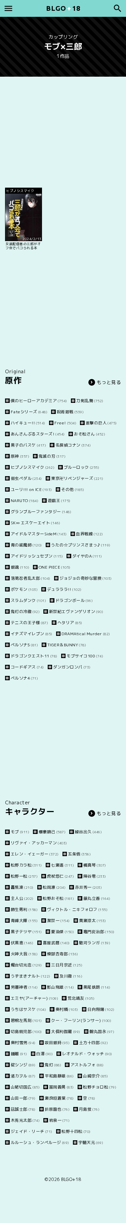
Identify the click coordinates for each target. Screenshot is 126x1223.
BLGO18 (63, 8)
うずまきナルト (30, 976)
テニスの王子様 (29, 622)
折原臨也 (57, 1109)
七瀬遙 (62, 865)
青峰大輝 (24, 920)
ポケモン (24, 589)
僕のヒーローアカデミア (39, 401)
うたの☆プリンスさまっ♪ (81, 545)
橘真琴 (94, 865)
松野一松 (24, 876)
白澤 (44, 1054)
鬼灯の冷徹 (25, 611)
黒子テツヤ (26, 931)
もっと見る (109, 382)
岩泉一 (59, 1120)
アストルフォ (87, 1065)
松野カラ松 (26, 865)
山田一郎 (23, 1098)
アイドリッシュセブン (37, 556)
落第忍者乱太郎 (30, 578)
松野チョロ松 (99, 1087)
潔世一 (58, 920)
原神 (20, 456)
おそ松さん (89, 434)
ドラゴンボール (74, 600)
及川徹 (70, 976)
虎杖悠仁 (60, 876)
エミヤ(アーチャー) (34, 998)
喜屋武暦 (56, 943)
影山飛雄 (60, 987)
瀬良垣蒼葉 (59, 1098)
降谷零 (94, 876)
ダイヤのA (87, 556)
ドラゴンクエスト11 (34, 656)
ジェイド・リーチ (31, 1131)
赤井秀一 (88, 887)
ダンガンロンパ (72, 667)
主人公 (22, 898)
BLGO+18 (71, 1179)
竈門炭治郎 (99, 931)
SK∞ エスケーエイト (35, 523)
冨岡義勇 (61, 1087)
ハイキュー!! (28, 423)
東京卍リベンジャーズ (77, 478)
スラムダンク (28, 600)
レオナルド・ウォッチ (87, 1054)
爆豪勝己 (52, 832)
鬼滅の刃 (52, 456)
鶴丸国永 (101, 1031)
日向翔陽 (101, 1009)
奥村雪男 (23, 1042)
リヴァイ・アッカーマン (39, 843)
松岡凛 (54, 887)
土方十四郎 (93, 1042)
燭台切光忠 (26, 965)
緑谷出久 (88, 832)
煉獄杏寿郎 (62, 954)
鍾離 (19, 1054)
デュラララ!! (64, 589)
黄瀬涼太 (92, 920)
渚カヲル (23, 1076)
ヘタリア (69, 622)
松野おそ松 (58, 898)
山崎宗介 (95, 1076)
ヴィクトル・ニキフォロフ (77, 909)
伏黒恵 (22, 943)
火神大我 (24, 954)
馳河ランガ (94, 943)
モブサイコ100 (85, 656)
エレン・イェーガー (35, 854)
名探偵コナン (73, 445)
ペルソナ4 (24, 678)
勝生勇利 (24, 909)
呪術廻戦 (70, 412)
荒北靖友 (81, 998)
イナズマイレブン (31, 634)
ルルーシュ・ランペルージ (40, 1142)
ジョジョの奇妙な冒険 (85, 578)
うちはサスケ (28, 1009)
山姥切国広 (25, 1087)
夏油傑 (62, 931)
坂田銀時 (57, 1042)
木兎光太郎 (25, 1120)
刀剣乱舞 (89, 401)
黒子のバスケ (28, 445)
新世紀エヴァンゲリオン (76, 611)
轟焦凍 (22, 887)
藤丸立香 (96, 898)
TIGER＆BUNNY (66, 645)
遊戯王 (59, 500)
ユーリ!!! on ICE (31, 489)
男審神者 (24, 987)
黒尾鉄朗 (96, 987)
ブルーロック (81, 467)
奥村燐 (66, 1009)
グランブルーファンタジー (41, 511)
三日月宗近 (66, 965)
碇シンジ (23, 1065)
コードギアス (27, 667)
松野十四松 (76, 1131)
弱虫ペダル (26, 478)
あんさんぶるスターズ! (38, 434)
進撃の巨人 (101, 423)
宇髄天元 (90, 1142)
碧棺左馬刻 (26, 1020)
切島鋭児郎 (26, 1031)
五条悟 (79, 854)
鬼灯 (53, 1065)
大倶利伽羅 (65, 1031)
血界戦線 (89, 534)
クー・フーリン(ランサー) (81, 1020)
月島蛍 (89, 1109)
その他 (72, 489)
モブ (20, 832)
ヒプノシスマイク (32, 467)
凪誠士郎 (23, 1109)
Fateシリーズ (29, 412)
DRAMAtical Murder (85, 634)
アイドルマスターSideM (39, 534)
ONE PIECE (55, 567)
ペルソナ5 (24, 645)
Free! (65, 423)
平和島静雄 (59, 1076)
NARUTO (24, 500)
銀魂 (20, 567)
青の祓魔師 (26, 545)
